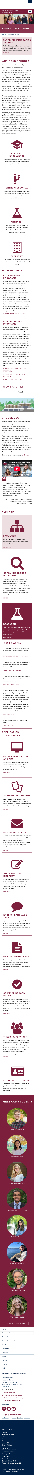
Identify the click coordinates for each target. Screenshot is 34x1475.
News (3, 1437)
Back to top (5, 1418)
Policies (4, 1360)
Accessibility (15, 1471)
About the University (8, 1434)
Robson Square (7, 1459)
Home (4, 1329)
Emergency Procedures (8, 1469)
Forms (4, 1356)
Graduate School (6, 34)
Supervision (5, 1348)
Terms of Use (20, 1469)
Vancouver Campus (8, 1452)
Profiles (20, 1418)
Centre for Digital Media (9, 1461)
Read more (7, 52)
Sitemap (14, 1418)
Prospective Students (8, 1333)
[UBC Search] (30, 2)
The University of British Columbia (12, 3)
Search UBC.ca (7, 1445)
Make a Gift (5, 1443)
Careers (4, 1441)
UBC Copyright (6, 1471)
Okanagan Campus (8, 1454)
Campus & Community (8, 1341)
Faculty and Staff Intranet (12, 1400)
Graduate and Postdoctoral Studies (17, 1374)
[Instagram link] (4, 1409)
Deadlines (5, 1352)
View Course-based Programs (14, 314)
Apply (3, 1368)
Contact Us (5, 1387)
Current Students (7, 1337)
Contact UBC (6, 1432)
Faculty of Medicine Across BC (11, 1463)
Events (4, 1439)
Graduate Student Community (13, 1397)
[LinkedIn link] (9, 1409)
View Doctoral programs (12, 379)
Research (27, 1418)
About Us (4, 1364)
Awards (4, 1345)
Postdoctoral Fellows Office (13, 1395)
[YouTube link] (14, 1409)
